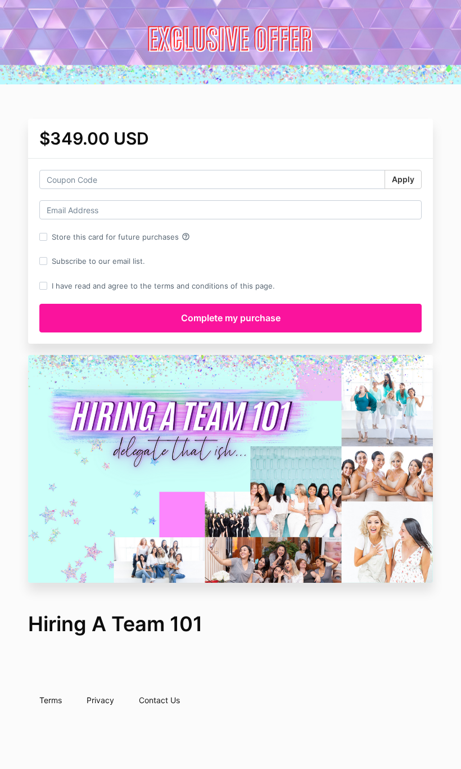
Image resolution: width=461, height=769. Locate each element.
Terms (50, 700)
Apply (403, 179)
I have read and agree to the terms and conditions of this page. (163, 285)
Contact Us (159, 700)
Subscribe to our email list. (98, 261)
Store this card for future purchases (121, 236)
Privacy (100, 700)
